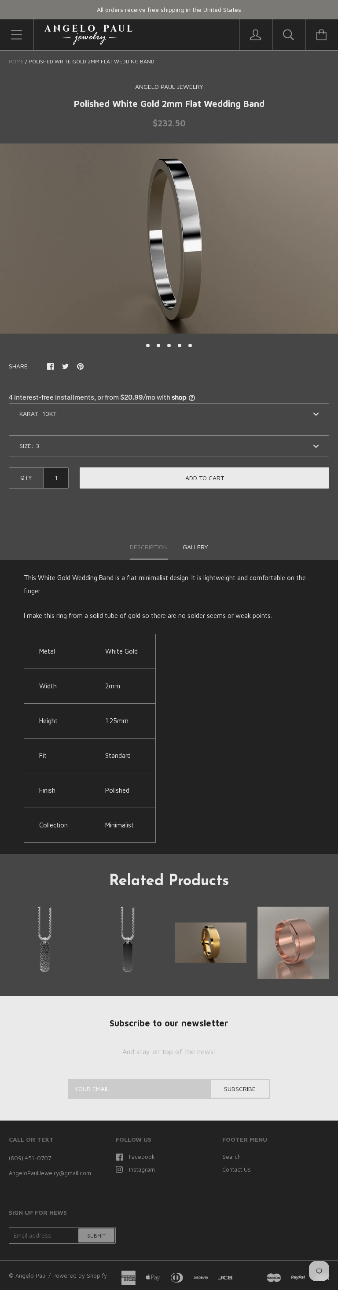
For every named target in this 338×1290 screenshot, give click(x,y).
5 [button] (190, 345)
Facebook (142, 1156)
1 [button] (148, 345)
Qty (26, 477)
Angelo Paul (31, 1275)
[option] (169, 238)
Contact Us (236, 1169)
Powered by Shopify (79, 1275)
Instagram (142, 1169)
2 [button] (158, 345)
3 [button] (169, 345)
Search (231, 1156)
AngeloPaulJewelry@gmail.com (50, 1172)
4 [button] (179, 345)
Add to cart (204, 477)
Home (16, 61)
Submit (96, 1236)
